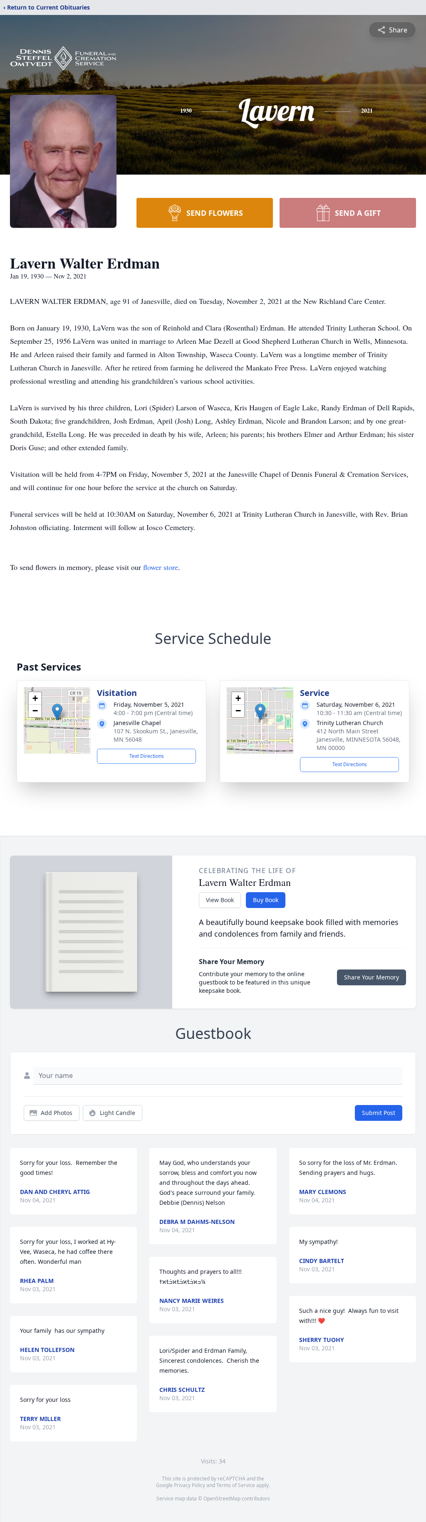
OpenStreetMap (221, 1498)
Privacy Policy (189, 1485)
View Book (220, 900)
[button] (57, 711)
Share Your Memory (371, 977)
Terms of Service (235, 1485)
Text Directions (146, 756)
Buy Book (265, 900)
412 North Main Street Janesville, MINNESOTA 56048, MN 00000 (359, 739)
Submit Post (378, 1113)
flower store (160, 567)
